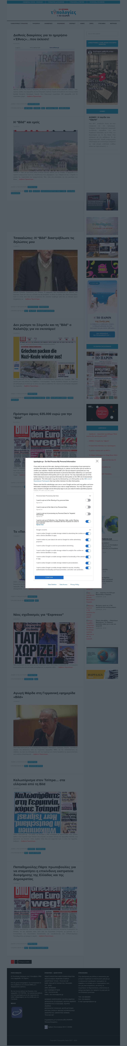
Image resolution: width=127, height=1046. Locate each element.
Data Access (63, 584)
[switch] (88, 500)
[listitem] (63, 496)
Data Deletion (52, 584)
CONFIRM (49, 577)
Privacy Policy (74, 584)
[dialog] (63, 523)
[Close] (98, 462)
